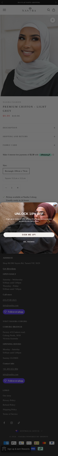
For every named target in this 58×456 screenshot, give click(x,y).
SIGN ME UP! (29, 235)
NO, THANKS (29, 242)
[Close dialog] (55, 205)
